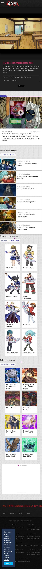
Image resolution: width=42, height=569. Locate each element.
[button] (3, 49)
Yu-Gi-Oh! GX (16, 134)
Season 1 (15, 150)
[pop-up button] (35, 49)
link (2, 3)
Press (21, 513)
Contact (29, 513)
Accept (8, 563)
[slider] (21, 46)
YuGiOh (12, 3)
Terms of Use (14, 521)
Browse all (8, 154)
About (4, 513)
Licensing (12, 513)
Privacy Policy (26, 521)
